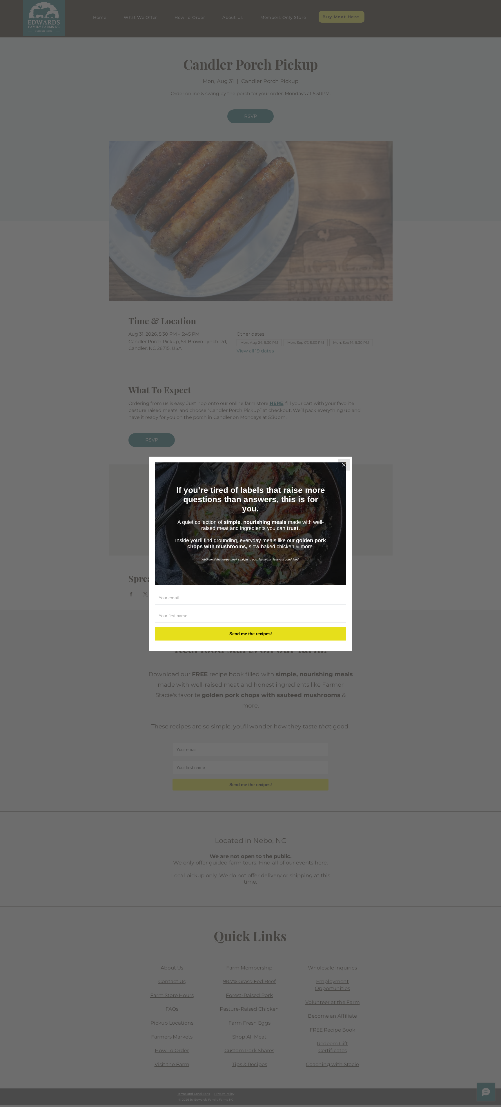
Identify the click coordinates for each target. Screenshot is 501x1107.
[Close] (344, 465)
